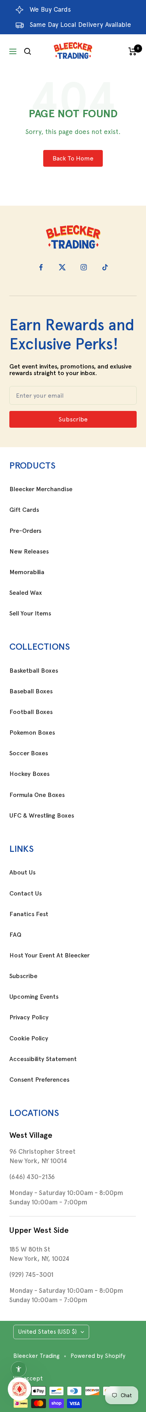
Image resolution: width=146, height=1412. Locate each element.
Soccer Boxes (28, 753)
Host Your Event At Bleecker (49, 955)
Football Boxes (31, 712)
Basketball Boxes (33, 670)
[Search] (27, 51)
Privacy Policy (29, 1017)
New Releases (29, 551)
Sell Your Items (30, 613)
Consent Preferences (39, 1079)
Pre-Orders (25, 530)
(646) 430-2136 (32, 1177)
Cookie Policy (28, 1038)
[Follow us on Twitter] (62, 267)
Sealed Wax (25, 592)
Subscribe (23, 976)
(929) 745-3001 (31, 1274)
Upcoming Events (33, 996)
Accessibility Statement (43, 1059)
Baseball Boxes (31, 691)
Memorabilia (26, 572)
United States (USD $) (47, 1331)
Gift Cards (24, 509)
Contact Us (25, 893)
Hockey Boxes (29, 773)
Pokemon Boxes (32, 732)
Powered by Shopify (97, 1355)
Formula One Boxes (37, 795)
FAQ (15, 934)
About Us (22, 872)
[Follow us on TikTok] (105, 267)
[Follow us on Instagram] (84, 267)
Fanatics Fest (28, 914)
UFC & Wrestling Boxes (41, 815)
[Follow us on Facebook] (41, 267)
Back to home (73, 158)
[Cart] (132, 51)
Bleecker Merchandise (40, 489)
